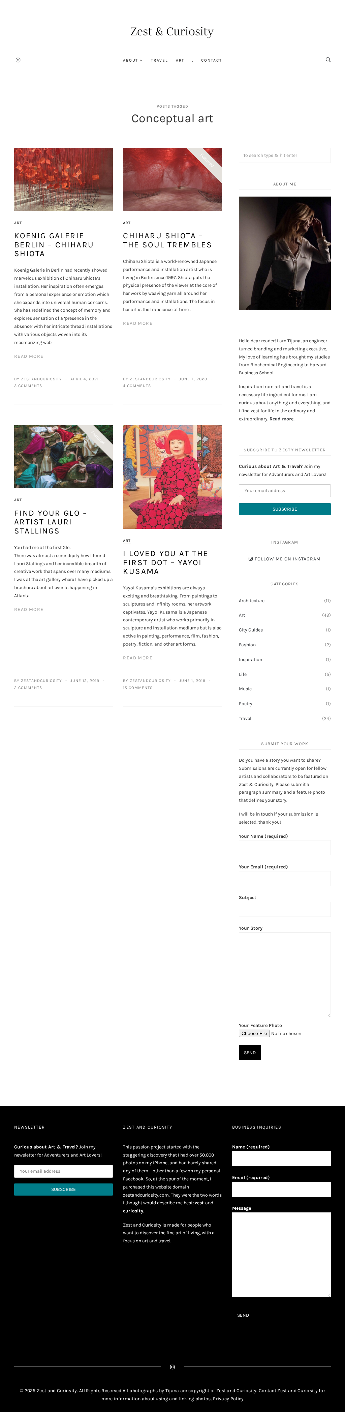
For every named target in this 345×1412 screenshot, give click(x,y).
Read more (281, 419)
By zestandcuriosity (38, 379)
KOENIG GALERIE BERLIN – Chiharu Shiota (54, 244)
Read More (29, 356)
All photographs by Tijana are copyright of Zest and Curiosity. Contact (200, 1390)
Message (241, 1208)
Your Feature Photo (260, 1025)
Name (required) (251, 1147)
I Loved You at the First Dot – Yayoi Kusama (165, 562)
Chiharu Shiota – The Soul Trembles (167, 240)
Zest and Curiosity (298, 1390)
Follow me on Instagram (288, 559)
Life (243, 674)
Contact (211, 60)
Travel (159, 60)
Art (180, 60)
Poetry (245, 704)
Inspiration (250, 659)
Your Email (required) (263, 867)
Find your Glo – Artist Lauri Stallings (50, 522)
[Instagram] (18, 60)
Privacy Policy (228, 1399)
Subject (247, 897)
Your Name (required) (263, 836)
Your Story (250, 928)
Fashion (247, 645)
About (130, 60)
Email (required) (251, 1177)
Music (245, 689)
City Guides (251, 630)
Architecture (251, 601)
